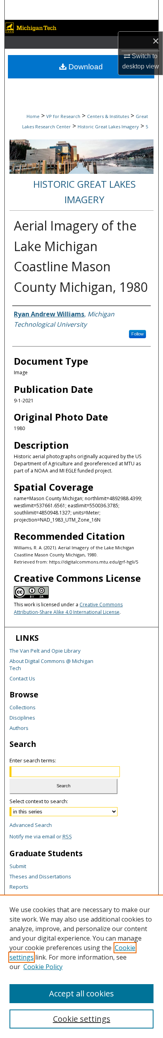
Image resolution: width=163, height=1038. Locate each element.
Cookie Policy (43, 966)
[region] (81, 966)
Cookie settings (81, 1018)
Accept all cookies (81, 993)
